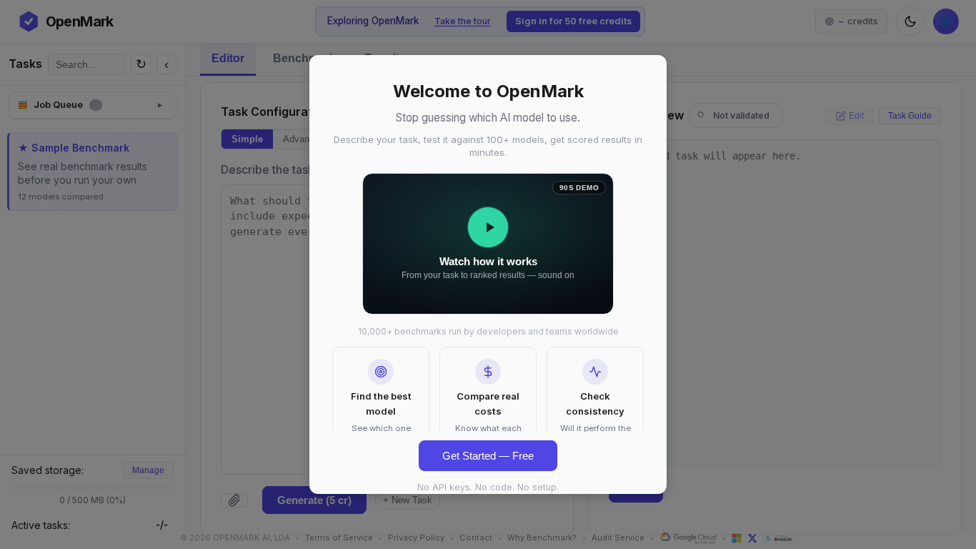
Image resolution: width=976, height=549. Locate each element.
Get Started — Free (488, 456)
